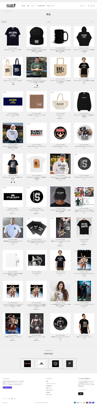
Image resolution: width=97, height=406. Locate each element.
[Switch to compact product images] (6, 21)
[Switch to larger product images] (2, 21)
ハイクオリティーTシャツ (60, 273)
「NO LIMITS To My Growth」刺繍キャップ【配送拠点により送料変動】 (60, 210)
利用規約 (48, 392)
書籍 (28, 5)
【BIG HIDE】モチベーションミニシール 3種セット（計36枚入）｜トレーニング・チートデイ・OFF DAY (84, 210)
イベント (33, 5)
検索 (47, 381)
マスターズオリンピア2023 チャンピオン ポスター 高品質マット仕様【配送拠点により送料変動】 (13, 305)
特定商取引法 (49, 385)
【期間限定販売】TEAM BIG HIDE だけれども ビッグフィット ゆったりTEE (13, 241)
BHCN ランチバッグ (60, 115)
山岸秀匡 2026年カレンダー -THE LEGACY (13, 336)
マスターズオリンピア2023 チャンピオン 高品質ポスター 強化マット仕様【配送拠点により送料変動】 (36, 305)
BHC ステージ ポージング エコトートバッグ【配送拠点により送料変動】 (60, 81)
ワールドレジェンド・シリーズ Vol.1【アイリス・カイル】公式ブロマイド (84, 305)
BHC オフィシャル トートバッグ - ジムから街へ (13, 80)
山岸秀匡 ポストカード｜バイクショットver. (36, 336)
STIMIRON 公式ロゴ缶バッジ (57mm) (37, 210)
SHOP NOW (53, 1)
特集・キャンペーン (51, 5)
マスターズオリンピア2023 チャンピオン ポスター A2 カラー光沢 (84, 274)
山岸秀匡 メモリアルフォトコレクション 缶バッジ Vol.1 (60, 337)
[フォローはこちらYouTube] (12, 398)
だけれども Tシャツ (84, 241)
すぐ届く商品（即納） (41, 5)
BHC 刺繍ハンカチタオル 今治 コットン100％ (36, 115)
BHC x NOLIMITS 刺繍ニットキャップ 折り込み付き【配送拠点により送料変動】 (36, 50)
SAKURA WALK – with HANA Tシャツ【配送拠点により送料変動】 (36, 178)
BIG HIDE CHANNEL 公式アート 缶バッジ (60, 146)
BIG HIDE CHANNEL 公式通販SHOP (13, 113)
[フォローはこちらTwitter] (6, 398)
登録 (81, 393)
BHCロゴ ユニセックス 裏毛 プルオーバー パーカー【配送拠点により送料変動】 (12, 147)
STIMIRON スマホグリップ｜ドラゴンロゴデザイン (84, 177)
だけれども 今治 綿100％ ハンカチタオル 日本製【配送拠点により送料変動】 (13, 274)
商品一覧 (23, 5)
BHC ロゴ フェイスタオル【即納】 (12, 115)
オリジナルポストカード (36, 273)
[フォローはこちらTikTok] (14, 398)
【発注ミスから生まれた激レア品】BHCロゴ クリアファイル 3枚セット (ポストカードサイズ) (37, 241)
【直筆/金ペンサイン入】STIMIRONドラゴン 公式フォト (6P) (60, 241)
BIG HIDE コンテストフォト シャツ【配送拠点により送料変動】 (13, 178)
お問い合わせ (49, 394)
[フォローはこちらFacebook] (3, 398)
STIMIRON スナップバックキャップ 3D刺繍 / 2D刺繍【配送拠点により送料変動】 (60, 178)
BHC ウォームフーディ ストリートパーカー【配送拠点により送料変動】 (84, 50)
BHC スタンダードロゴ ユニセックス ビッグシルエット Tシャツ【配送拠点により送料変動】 (36, 81)
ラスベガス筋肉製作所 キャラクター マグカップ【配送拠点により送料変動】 (60, 305)
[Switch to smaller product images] (4, 21)
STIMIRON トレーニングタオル (13, 210)
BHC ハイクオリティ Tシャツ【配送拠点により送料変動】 (84, 81)
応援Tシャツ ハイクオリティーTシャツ (84, 336)
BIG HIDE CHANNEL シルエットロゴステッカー (37, 146)
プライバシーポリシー (51, 383)
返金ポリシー (49, 388)
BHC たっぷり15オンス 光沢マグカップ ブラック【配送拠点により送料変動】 (60, 50)
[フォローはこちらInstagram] (9, 398)
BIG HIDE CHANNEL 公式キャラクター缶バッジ (84, 146)
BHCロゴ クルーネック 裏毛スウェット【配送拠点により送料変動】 (84, 115)
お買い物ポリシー (50, 390)
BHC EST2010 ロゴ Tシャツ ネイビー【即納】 (13, 49)
